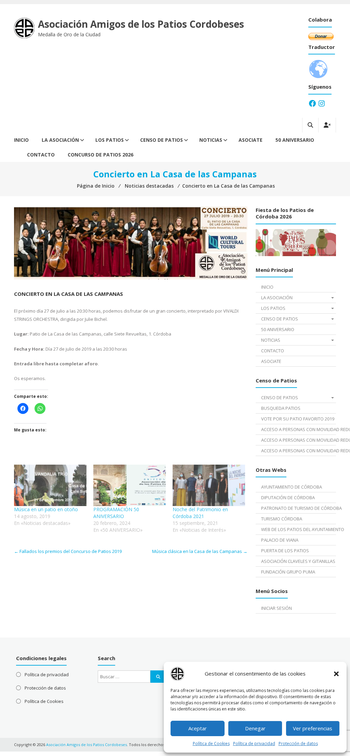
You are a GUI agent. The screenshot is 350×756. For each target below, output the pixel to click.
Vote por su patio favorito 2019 (297, 419)
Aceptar (197, 728)
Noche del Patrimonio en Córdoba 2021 (200, 512)
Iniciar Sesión (276, 608)
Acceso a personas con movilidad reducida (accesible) (298, 429)
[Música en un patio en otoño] (50, 485)
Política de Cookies (211, 743)
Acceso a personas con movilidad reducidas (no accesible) (298, 451)
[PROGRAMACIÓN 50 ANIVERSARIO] (129, 485)
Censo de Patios (161, 140)
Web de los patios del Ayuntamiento (298, 529)
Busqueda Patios (280, 408)
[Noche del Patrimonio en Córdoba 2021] (209, 485)
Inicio (21, 140)
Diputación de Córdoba (288, 497)
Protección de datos (298, 743)
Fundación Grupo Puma (288, 572)
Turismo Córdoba (281, 519)
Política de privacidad (254, 743)
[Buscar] (158, 676)
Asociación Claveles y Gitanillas (298, 561)
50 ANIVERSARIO (294, 140)
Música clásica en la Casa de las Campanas (199, 551)
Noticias (210, 140)
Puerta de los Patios (285, 550)
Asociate (250, 140)
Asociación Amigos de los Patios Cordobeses (141, 23)
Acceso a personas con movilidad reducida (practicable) (298, 440)
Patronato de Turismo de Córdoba (298, 508)
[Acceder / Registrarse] (327, 125)
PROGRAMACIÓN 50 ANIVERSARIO (116, 512)
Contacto (41, 154)
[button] (336, 673)
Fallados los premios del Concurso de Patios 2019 (68, 551)
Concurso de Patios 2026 (100, 154)
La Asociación (60, 140)
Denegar (255, 728)
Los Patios (109, 140)
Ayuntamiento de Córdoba (291, 487)
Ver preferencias (312, 728)
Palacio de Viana (279, 540)
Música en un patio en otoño (46, 509)
